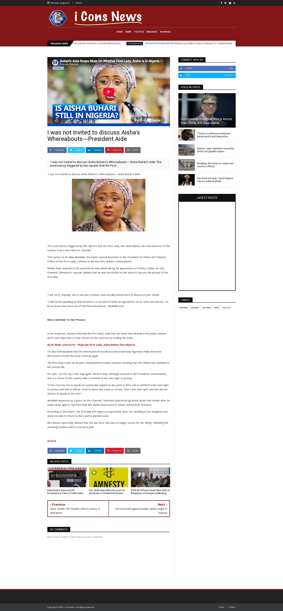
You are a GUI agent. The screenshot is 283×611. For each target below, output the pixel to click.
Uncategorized (104, 43)
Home (79, 2)
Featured (207, 308)
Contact (232, 607)
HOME (119, 32)
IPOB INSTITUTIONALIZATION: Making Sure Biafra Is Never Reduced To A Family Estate (158, 43)
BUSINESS (165, 32)
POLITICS (139, 32)
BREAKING (151, 32)
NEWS (128, 32)
